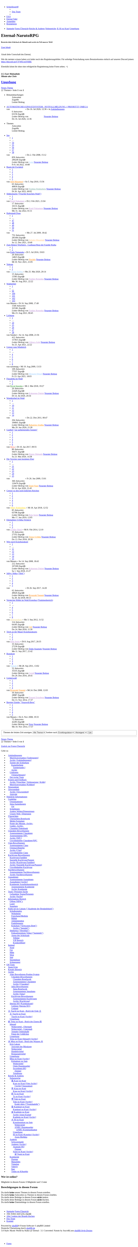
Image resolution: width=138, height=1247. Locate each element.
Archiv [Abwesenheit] (19, 792)
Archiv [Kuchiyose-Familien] (22, 862)
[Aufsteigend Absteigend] (81, 732)
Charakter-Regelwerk (22, 979)
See (8, 135)
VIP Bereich (18, 940)
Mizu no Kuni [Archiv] (20, 1059)
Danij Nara (33, 486)
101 (13, 296)
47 (13, 220)
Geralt (31, 673)
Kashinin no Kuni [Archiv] (24, 1117)
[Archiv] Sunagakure (23, 1086)
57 (13, 150)
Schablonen (15, 809)
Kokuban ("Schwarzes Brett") (24, 926)
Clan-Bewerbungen (16, 843)
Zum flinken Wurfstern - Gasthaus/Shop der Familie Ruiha (31, 245)
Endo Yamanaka (17, 252)
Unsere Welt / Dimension (20, 814)
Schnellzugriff (12, 7)
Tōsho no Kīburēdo (19, 1171)
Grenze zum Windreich (16, 347)
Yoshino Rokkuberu (37, 189)
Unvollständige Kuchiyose (21, 867)
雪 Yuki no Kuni (18, 1099)
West (12, 955)
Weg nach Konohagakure (17, 542)
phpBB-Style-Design (83, 1230)
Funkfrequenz (17, 923)
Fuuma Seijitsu (16, 272)
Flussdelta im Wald (14, 379)
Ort (12, 806)
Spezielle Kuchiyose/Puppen (22, 860)
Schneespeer (15, 962)
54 (13, 143)
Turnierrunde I (19, 767)
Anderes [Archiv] (18, 1144)
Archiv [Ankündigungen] (20, 760)
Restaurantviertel (18, 1054)
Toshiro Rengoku (36, 279)
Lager (12, 904)
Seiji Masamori (16, 181)
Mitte (12, 952)
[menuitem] (11, 19)
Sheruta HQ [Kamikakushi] (21, 1003)
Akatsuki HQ (18, 1147)
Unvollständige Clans (19, 853)
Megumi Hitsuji (35, 374)
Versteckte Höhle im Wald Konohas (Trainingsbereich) (29, 600)
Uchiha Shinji (16, 529)
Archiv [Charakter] (21, 984)
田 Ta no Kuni (17, 1094)
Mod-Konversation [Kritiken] (22, 784)
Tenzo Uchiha (35, 537)
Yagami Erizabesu (36, 697)
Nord (12, 947)
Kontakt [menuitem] (9, 1221)
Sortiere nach (52, 732)
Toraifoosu (17, 1073)
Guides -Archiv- (17, 826)
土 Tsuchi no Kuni (18, 1014)
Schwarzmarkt (17, 1142)
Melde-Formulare (17, 821)
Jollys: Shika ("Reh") (15, 573)
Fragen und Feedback (17, 780)
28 (13, 332)
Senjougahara (16, 619)
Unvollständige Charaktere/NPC (23, 840)
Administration (17, 921)
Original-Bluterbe (17, 848)
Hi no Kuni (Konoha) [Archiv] (26, 1134)
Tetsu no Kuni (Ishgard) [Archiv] (24, 1039)
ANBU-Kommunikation (26, 1130)
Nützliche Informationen (16, 797)
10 (13, 405)
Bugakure (10, 654)
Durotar (14, 1159)
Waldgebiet (11, 284)
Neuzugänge (13, 787)
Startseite (10, 1211)
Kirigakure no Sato (19, 1061)
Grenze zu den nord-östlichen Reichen (22, 491)
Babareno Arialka (36, 425)
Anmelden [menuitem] (10, 21)
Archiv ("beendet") (21, 928)
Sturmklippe (15, 960)
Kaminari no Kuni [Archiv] (24, 1109)
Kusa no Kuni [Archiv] (23, 1091)
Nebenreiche (15, 1078)
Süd (11, 957)
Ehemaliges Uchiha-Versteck (18, 520)
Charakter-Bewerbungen (18, 831)
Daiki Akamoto (35, 649)
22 (13, 469)
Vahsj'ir (14, 1166)
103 (13, 301)
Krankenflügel (19, 943)
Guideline (12, 799)
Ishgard (13, 1024)
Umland (14, 1008)
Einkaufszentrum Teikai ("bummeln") (27, 933)
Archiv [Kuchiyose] (21, 1001)
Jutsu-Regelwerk (20, 989)
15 (13, 559)
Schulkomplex (16, 911)
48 (13, 223)
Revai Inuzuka (16, 386)
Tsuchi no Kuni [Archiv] (21, 1016)
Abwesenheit (13, 789)
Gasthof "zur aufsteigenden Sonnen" (22, 430)
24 (13, 323)
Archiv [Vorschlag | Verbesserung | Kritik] (27, 782)
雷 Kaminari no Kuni (20, 1107)
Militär (14, 918)
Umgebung (8, 82)
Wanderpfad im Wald (15, 398)
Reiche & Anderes (16, 1076)
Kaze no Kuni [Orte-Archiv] (25, 1083)
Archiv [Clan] (16, 850)
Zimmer (18, 1071)
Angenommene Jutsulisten (24, 991)
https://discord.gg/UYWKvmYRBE (16, 62)
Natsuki (13, 666)
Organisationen (16, 801)
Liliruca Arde (34, 342)
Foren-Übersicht (22, 1211)
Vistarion (15, 1164)
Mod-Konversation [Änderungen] (24, 758)
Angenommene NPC (19, 836)
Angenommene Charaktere (21, 833)
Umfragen (14, 772)
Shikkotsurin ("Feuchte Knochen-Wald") (23, 194)
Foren (8, 1243)
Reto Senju (33, 515)
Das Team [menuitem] (16, 12)
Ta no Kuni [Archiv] (21, 1096)
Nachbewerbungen (16, 870)
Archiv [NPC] (16, 838)
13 (13, 413)
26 (13, 327)
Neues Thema (7, 88)
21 (13, 466)
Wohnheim (16, 913)
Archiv (14, 770)
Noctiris (32, 259)
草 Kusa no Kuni (18, 1088)
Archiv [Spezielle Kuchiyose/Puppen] (26, 865)
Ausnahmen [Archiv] (19, 882)
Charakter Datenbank (19, 828)
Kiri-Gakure (15, 1044)
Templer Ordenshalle (20, 1031)
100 (13, 293)
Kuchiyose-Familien (18, 857)
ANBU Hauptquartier (24, 1127)
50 (13, 228)
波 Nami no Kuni (22, 1154)
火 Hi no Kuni (17, 1120)
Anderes (13, 1139)
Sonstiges (14, 906)
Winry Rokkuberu (18, 508)
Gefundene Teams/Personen (22, 894)
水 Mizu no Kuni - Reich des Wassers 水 (25, 1041)
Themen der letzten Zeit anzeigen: (18, 732)
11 (13, 408)
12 (13, 410)
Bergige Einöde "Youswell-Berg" (20, 702)
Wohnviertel (16, 1049)
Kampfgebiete (17, 765)
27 (13, 330)
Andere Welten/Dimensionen (22, 811)
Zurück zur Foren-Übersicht (13, 746)
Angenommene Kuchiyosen (25, 999)
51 (13, 230)
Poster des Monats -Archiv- (21, 823)
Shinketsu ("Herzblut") (19, 930)
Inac (13, 1169)
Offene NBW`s (16, 901)
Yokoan (9, 264)
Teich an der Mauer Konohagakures (21, 632)
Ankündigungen (58, 109)
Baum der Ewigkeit (14, 167)
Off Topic (10, 965)
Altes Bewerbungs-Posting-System (24, 974)
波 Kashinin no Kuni (20, 1112)
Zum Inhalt (6, 47)
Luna (31, 162)
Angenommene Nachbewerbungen (24, 872)
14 (13, 415)
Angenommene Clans (19, 845)
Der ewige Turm (17, 777)
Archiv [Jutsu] (19, 994)
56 (13, 147)
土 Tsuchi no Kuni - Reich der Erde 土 (24, 1011)
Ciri (30, 627)
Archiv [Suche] (16, 896)
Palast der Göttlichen (20, 1034)
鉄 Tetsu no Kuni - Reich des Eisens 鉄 (25, 1021)
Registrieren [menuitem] (11, 24)
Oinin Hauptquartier (21, 1066)
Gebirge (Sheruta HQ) (20, 1006)
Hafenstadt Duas (13, 213)
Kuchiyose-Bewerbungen (19, 855)
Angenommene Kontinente (22, 887)
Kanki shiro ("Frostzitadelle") (27, 1104)
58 (13, 152)
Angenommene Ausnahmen (21, 879)
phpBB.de (30, 1228)
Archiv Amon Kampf (22, 1115)
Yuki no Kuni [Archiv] (22, 1102)
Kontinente (14, 1157)
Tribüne (16, 938)
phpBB (15, 1226)
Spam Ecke (13, 967)
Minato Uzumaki (17, 109)
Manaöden (15, 1162)
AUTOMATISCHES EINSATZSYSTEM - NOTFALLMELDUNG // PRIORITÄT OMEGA (47, 107)
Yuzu (31, 724)
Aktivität (13, 794)
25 (13, 325)
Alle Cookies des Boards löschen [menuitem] (20, 1216)
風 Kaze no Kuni (18, 1081)
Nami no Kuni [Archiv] (23, 1151)
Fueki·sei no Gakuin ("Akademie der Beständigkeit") (30, 909)
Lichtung (10, 315)
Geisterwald (11, 678)
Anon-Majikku (21, 1137)
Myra (12, 447)
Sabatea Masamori (36, 240)
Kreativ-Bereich (15, 969)
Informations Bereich (17, 899)
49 (13, 225)
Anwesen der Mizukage (21, 1046)
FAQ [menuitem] (8, 16)
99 (13, 291)
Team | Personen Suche (18, 892)
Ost (11, 950)
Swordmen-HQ (19, 1068)
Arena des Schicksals (20, 935)
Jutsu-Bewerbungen (19, 986)
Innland (11, 945)
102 (13, 298)
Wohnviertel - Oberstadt (21, 1027)
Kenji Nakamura (17, 201)
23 (13, 471)
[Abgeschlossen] (18, 775)
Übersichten (13, 816)
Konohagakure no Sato (23, 1122)
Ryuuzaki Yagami (36, 595)
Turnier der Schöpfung (19, 763)
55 (13, 145)
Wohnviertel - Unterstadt (21, 1029)
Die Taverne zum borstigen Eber (20, 459)
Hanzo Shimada (35, 454)
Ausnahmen (13, 877)
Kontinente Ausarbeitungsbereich (24, 884)
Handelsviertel (17, 1051)
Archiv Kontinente (19, 889)
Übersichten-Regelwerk (20, 818)
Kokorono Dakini (36, 393)
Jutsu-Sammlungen (18, 804)
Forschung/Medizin (19, 916)
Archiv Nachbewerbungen (21, 874)
